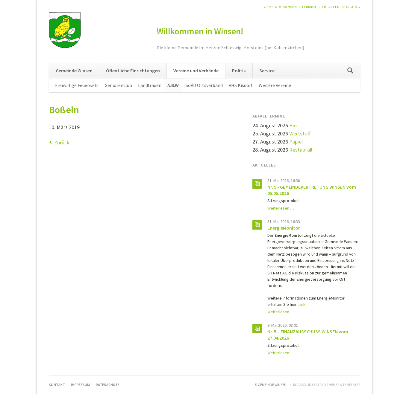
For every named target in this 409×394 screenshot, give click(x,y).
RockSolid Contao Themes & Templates (326, 384)
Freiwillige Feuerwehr (77, 85)
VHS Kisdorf (241, 85)
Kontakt (57, 384)
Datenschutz (107, 384)
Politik (239, 71)
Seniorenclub (118, 85)
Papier (296, 141)
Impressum (80, 384)
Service (267, 71)
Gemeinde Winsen (280, 6)
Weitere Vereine (275, 85)
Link (302, 304)
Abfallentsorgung (341, 6)
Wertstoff (299, 133)
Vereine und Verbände (196, 71)
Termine (309, 6)
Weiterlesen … (280, 208)
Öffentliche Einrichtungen (133, 71)
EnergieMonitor (283, 228)
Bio (293, 125)
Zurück (61, 142)
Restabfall (300, 149)
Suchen (350, 70)
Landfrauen (149, 85)
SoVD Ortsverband (204, 85)
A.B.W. (173, 85)
